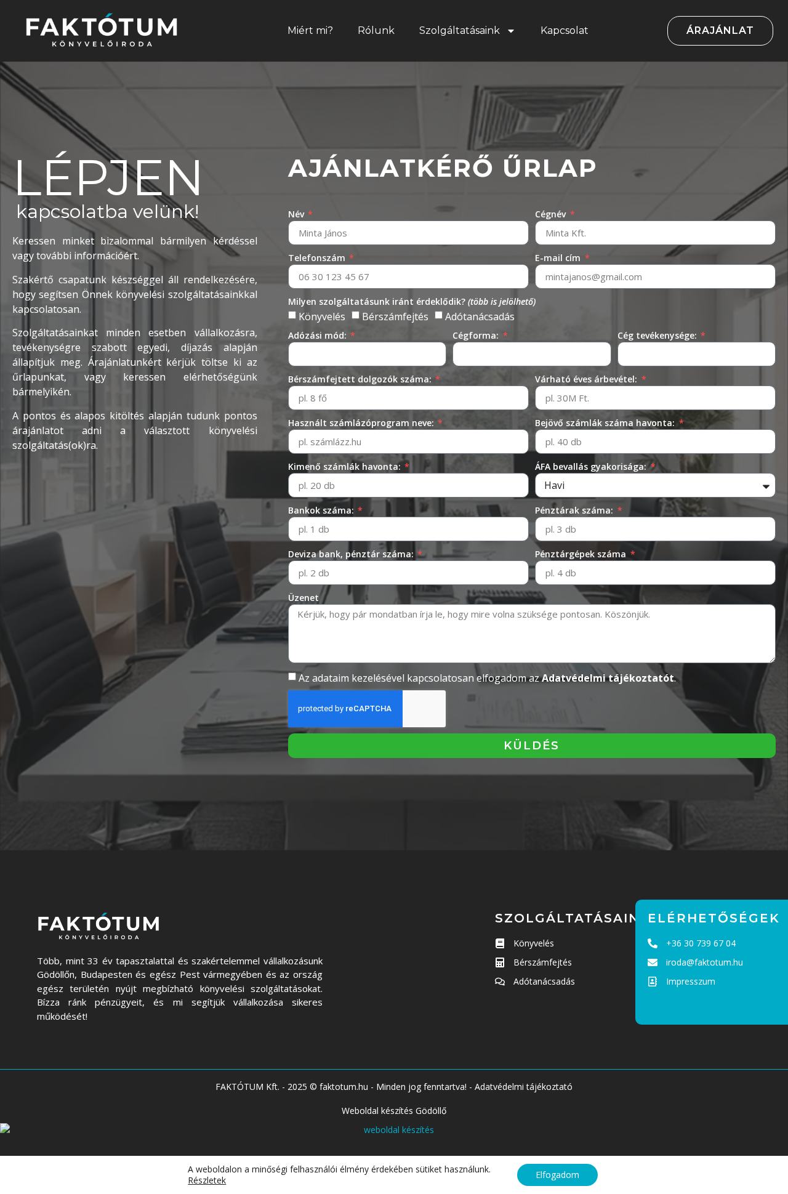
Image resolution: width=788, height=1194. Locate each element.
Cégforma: (476, 335)
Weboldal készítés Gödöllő (394, 1110)
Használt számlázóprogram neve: (362, 423)
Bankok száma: (322, 510)
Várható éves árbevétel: (587, 379)
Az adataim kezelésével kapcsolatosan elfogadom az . (487, 678)
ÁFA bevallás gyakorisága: (592, 466)
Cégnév (551, 214)
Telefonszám (318, 258)
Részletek (207, 1180)
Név (297, 214)
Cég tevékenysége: (658, 335)
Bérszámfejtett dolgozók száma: (361, 379)
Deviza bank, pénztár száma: (352, 554)
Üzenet (303, 597)
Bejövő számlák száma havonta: (606, 423)
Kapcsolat (565, 30)
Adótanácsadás (480, 316)
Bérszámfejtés (395, 316)
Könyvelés (322, 316)
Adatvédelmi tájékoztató (524, 1086)
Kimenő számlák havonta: (345, 466)
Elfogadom (557, 1174)
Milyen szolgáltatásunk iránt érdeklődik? (412, 301)
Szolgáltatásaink (459, 30)
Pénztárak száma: (575, 510)
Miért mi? (310, 30)
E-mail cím (559, 258)
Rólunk (376, 30)
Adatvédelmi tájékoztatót (608, 678)
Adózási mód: (318, 335)
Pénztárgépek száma (582, 554)
